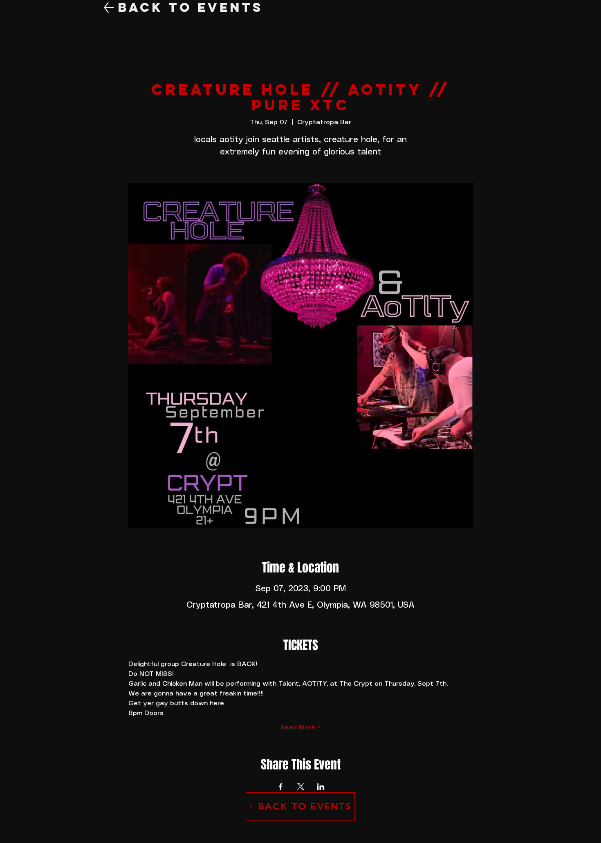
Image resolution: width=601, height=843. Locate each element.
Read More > (300, 727)
